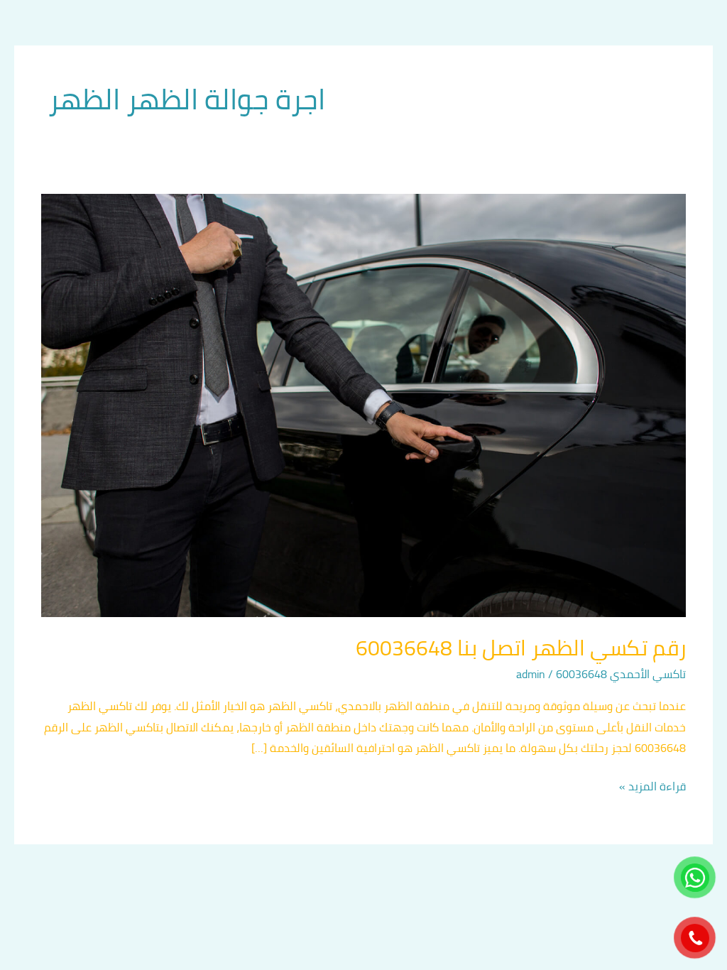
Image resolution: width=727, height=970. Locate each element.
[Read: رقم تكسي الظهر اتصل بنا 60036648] (363, 404)
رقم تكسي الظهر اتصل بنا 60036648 (521, 647)
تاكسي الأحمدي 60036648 (621, 674)
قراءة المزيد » (652, 786)
